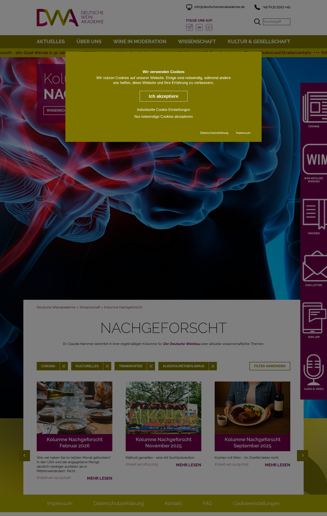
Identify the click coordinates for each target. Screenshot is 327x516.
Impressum (243, 133)
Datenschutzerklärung (214, 133)
